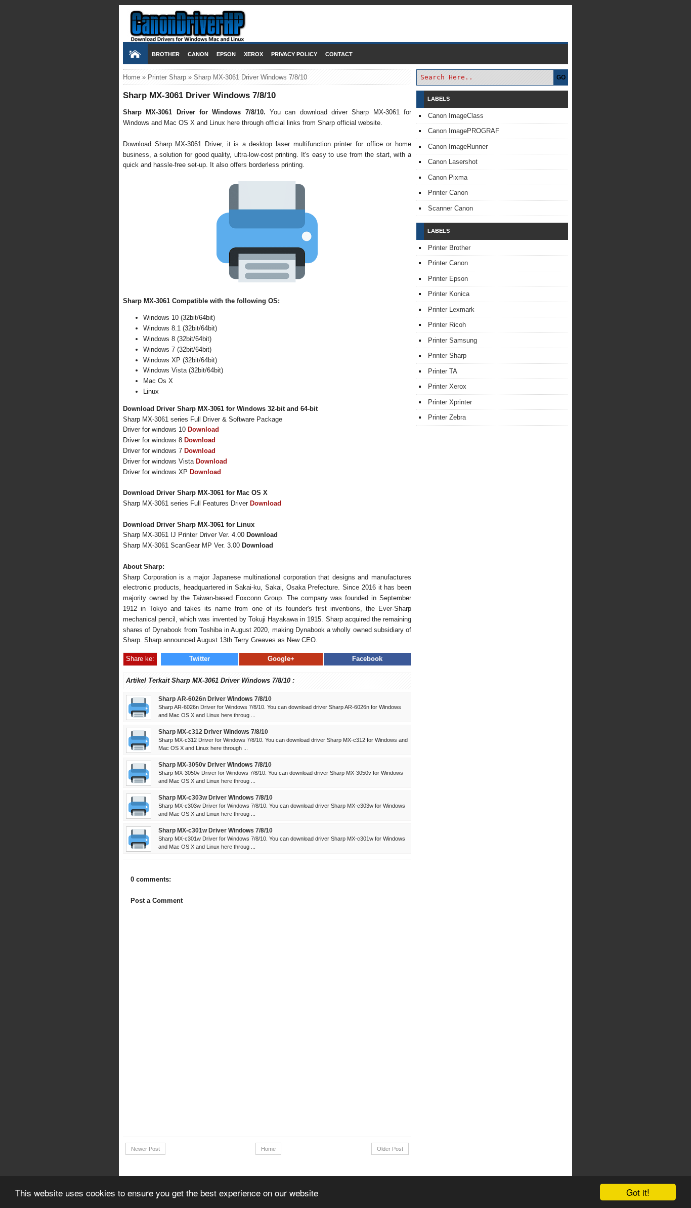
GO (561, 77)
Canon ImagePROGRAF (463, 131)
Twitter (199, 658)
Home (131, 77)
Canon (198, 54)
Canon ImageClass (456, 115)
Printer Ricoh (447, 324)
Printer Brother (449, 248)
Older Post (390, 1149)
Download (203, 429)
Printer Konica (448, 294)
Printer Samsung (452, 340)
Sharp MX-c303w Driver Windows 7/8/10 (215, 797)
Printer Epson (448, 278)
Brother (166, 54)
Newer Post (145, 1149)
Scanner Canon (450, 208)
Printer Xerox (447, 386)
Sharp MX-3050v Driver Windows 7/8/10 (215, 764)
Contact (339, 54)
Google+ (281, 658)
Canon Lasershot (453, 161)
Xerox (253, 54)
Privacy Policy (294, 54)
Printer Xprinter (450, 402)
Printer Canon (448, 192)
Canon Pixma (447, 177)
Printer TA (442, 371)
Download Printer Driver (345, 22)
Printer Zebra (447, 417)
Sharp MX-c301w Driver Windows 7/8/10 (215, 830)
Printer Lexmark (451, 309)
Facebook (367, 658)
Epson (226, 54)
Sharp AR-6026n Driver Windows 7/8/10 (215, 698)
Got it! (638, 1192)
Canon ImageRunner (458, 146)
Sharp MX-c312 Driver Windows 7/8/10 (213, 731)
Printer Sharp (167, 77)
